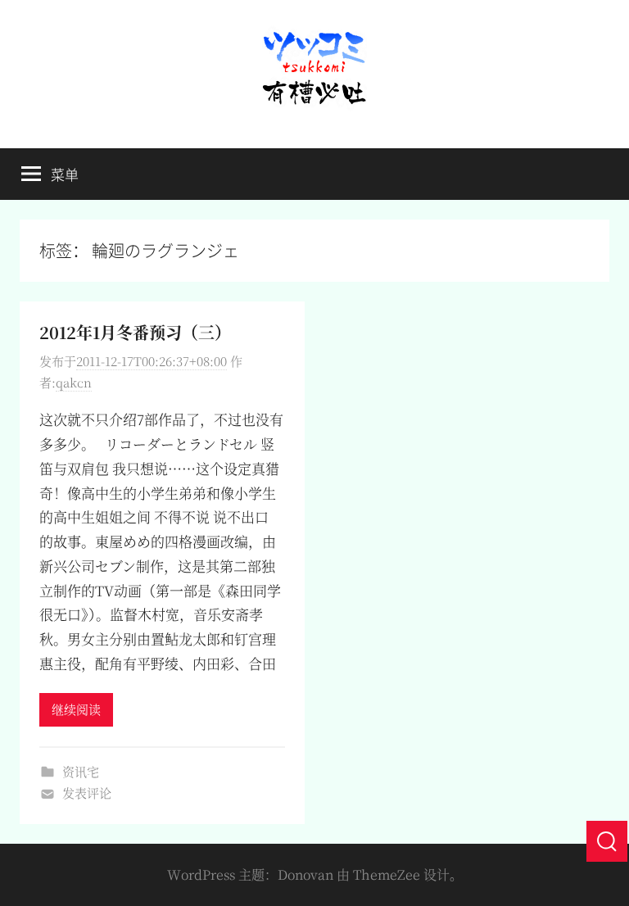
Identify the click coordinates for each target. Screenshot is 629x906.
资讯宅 (80, 771)
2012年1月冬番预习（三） (135, 332)
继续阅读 (76, 709)
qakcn (74, 382)
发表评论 (86, 792)
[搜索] (606, 841)
